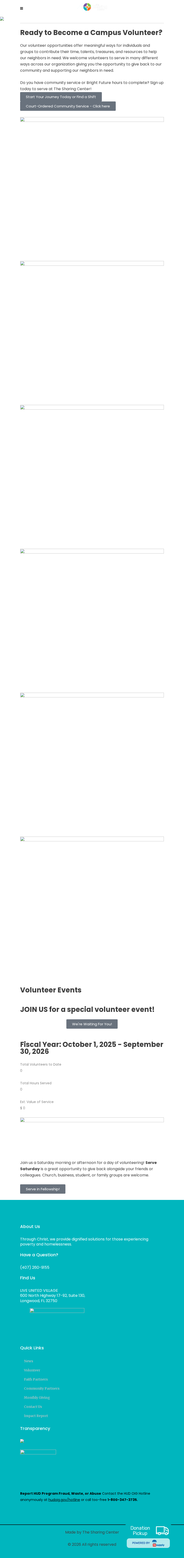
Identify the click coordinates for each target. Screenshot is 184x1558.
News (28, 1361)
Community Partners (41, 1388)
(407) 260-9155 (34, 1267)
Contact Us (33, 1407)
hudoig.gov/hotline (64, 1499)
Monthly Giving (37, 1397)
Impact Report (36, 1416)
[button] (92, 1024)
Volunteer (32, 1370)
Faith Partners (36, 1379)
